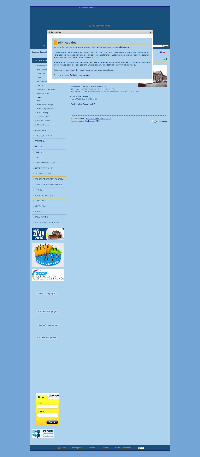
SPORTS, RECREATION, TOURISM (47, 178)
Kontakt (92, 448)
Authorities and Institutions (44, 89)
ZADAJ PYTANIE (40, 216)
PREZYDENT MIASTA (42, 135)
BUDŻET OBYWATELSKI (43, 162)
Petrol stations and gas (43, 104)
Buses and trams (41, 93)
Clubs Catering (40, 112)
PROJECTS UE (39, 200)
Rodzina (37, 151)
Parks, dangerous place (43, 108)
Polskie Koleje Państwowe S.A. (83, 104)
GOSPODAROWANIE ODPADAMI (47, 184)
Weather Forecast (41, 120)
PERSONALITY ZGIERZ (43, 195)
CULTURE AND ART (41, 173)
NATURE (37, 189)
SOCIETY (37, 157)
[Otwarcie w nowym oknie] (48, 239)
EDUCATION (38, 140)
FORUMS (37, 211)
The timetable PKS (92, 121)
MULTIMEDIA (39, 205)
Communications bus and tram (98, 119)
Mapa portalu (77, 448)
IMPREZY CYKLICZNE (42, 167)
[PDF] (152, 121)
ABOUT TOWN (39, 129)
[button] (150, 32)
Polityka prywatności (123, 448)
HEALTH (37, 146)
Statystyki (105, 448)
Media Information (41, 124)
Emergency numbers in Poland (45, 222)
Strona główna (45, 52)
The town (38, 85)
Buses (37, 100)
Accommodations (41, 116)
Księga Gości (60, 448)
